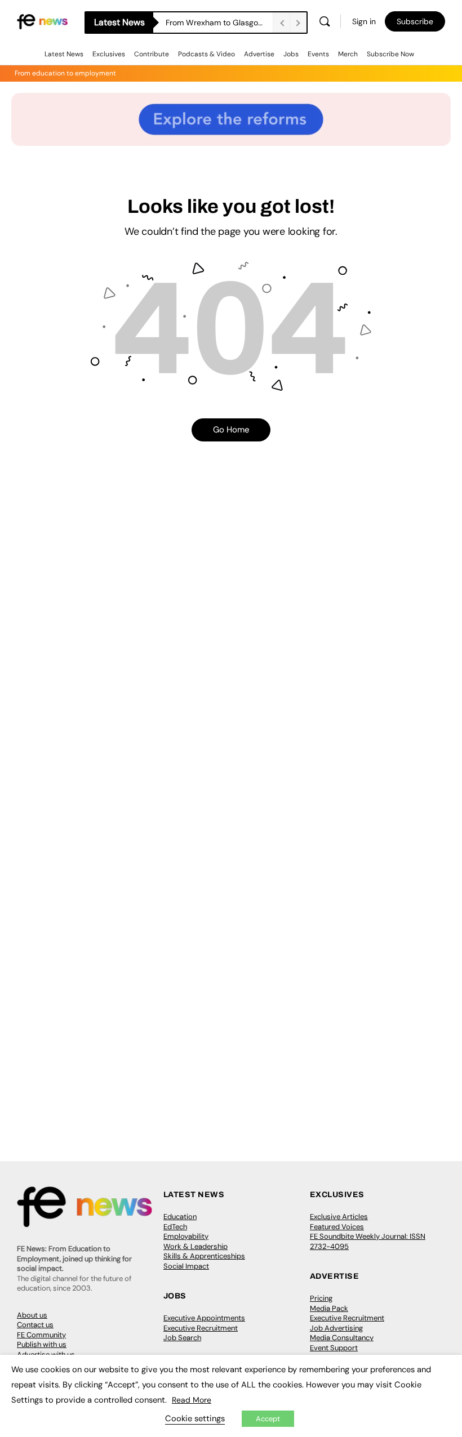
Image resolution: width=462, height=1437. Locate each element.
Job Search (182, 1337)
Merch (348, 54)
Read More (191, 1400)
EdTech (175, 1226)
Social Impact (186, 1266)
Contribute (151, 54)
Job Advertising (336, 1328)
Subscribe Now (390, 54)
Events (318, 54)
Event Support (334, 1348)
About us (32, 1315)
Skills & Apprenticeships (204, 1256)
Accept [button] (268, 1418)
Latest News (64, 54)
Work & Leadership (195, 1246)
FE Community (41, 1335)
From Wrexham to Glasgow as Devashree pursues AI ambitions (219, 22)
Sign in (364, 21)
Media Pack (329, 1308)
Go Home (231, 429)
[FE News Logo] (42, 21)
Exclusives (108, 54)
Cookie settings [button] (195, 1418)
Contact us (35, 1324)
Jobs (291, 54)
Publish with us (41, 1344)
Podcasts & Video (206, 54)
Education (180, 1216)
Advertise (259, 54)
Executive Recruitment (200, 1328)
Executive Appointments (204, 1318)
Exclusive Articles (339, 1216)
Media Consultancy (342, 1337)
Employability (185, 1236)
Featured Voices (337, 1226)
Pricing (321, 1298)
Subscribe (415, 21)
